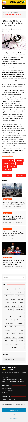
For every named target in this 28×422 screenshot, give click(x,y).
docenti (13, 299)
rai (22, 326)
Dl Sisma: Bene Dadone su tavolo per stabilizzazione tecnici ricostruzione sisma (13, 218)
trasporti (16, 344)
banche (20, 292)
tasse (12, 340)
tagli (6, 340)
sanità (13, 333)
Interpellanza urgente (9, 163)
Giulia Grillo (19, 160)
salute (6, 333)
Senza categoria (7, 31)
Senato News (8, 238)
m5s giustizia (19, 320)
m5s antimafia (8, 320)
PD (11, 326)
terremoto (20, 340)
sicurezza (7, 337)
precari (16, 326)
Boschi (6, 299)
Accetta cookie (14, 410)
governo (14, 306)
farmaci (21, 302)
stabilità (21, 337)
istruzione (9, 313)
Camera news (6, 29)
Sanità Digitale (7, 169)
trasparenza (8, 344)
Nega (14, 414)
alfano (20, 289)
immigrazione (8, 309)
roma (21, 330)
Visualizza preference (14, 418)
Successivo (20, 175)
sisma (14, 337)
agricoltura (9, 289)
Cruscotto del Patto (8, 160)
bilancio (20, 295)
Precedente (8, 175)
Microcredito (5, 392)
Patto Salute (13, 166)
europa (14, 302)
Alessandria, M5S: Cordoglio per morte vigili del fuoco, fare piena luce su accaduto (14, 233)
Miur (6, 326)
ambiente (8, 292)
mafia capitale (9, 323)
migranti (20, 323)
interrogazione (19, 309)
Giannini (7, 306)
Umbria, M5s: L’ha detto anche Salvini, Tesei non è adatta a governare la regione (13, 262)
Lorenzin (20, 163)
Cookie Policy (5, 377)
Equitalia (7, 302)
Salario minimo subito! (8, 390)
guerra (21, 306)
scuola (21, 333)
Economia (20, 299)
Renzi (15, 330)
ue (22, 344)
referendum (8, 330)
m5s (5, 166)
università (14, 347)
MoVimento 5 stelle (7, 388)
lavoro (19, 313)
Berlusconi (8, 295)
